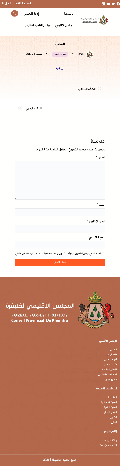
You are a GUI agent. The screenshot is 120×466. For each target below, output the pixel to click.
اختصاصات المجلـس (107, 375)
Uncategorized (60, 54)
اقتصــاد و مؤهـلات (108, 445)
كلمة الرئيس (111, 355)
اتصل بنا (6, 4)
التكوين (113, 418)
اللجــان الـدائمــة (109, 370)
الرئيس (113, 350)
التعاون (113, 423)
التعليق (100, 158)
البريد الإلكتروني (96, 221)
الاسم (101, 205)
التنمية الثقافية (110, 408)
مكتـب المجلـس (110, 365)
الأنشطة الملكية (23, 4)
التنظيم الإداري (33, 108)
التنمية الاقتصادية (109, 403)
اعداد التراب (111, 398)
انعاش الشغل (110, 413)
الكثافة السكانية (87, 89)
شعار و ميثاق (111, 380)
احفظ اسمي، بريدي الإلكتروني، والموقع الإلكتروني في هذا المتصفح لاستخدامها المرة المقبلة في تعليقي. (58, 254)
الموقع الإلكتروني (97, 238)
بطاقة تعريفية (111, 440)
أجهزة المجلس (110, 360)
